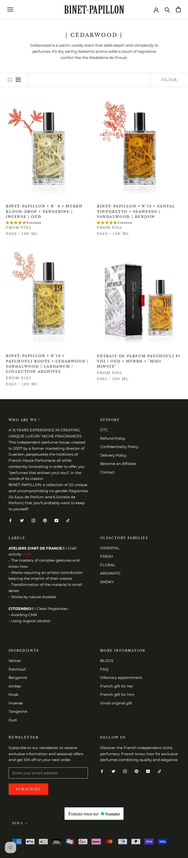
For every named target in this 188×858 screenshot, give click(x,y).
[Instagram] (33, 520)
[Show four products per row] (18, 80)
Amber (15, 686)
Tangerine (18, 711)
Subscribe (28, 789)
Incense (16, 703)
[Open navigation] (10, 9)
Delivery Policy (113, 455)
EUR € (17, 823)
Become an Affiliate (118, 463)
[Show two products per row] (10, 80)
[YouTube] (56, 520)
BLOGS (106, 660)
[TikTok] (68, 520)
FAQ (104, 669)
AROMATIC (110, 573)
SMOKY (107, 582)
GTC (104, 429)
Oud (13, 720)
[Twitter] (22, 520)
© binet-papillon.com (36, 834)
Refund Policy (112, 438)
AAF (28, 554)
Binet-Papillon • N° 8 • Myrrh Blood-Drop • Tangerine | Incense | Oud (44, 211)
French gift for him (117, 694)
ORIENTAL (109, 548)
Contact (107, 472)
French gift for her (116, 686)
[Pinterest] (45, 520)
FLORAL (108, 565)
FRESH (106, 556)
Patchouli (17, 669)
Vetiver (15, 660)
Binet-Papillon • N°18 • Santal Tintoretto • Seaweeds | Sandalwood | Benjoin (136, 211)
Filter (169, 80)
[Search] (167, 9)
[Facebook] (10, 520)
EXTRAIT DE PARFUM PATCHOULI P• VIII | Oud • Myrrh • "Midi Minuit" (139, 361)
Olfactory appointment (121, 677)
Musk (13, 694)
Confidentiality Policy (119, 446)
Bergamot (18, 677)
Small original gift (116, 703)
